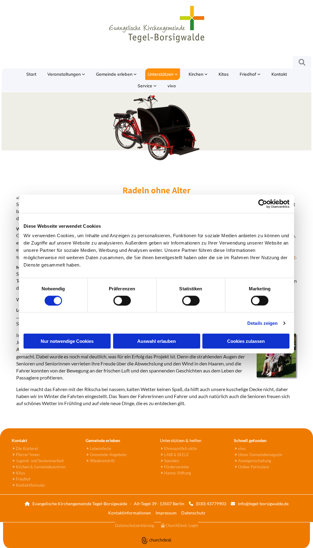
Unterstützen (161, 74)
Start (31, 74)
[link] (66, 74)
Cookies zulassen (246, 341)
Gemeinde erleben (115, 74)
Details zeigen (262, 322)
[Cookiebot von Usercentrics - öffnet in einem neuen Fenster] (262, 203)
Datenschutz (193, 512)
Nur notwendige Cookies (67, 341)
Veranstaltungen (64, 74)
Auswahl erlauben (156, 341)
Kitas (224, 74)
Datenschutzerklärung (134, 525)
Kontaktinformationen (129, 512)
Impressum (166, 512)
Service (145, 86)
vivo (172, 86)
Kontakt (279, 74)
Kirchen (196, 74)
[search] (302, 62)
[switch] (122, 300)
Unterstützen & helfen (180, 440)
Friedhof (248, 74)
